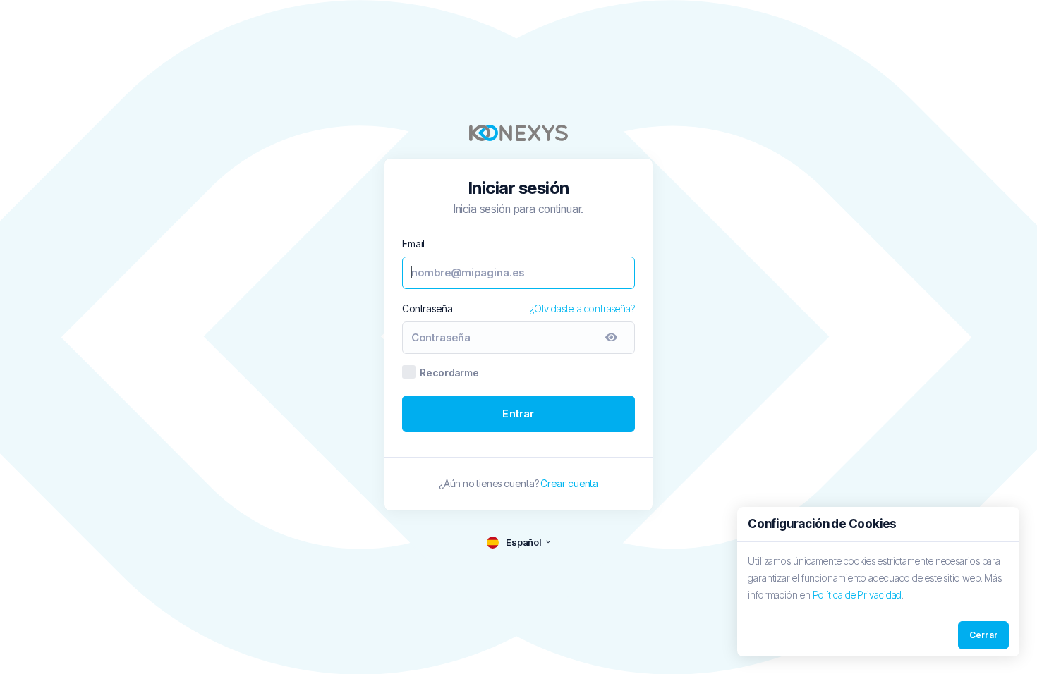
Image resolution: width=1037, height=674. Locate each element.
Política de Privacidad (857, 595)
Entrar (518, 413)
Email (413, 244)
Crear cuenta (569, 483)
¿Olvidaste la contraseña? (582, 308)
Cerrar (983, 635)
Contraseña (427, 308)
